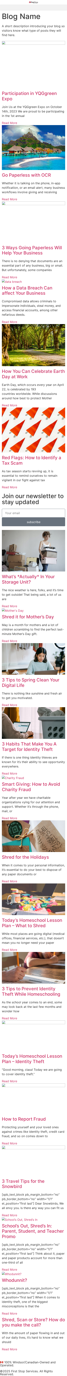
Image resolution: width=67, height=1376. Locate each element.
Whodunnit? (14, 1280)
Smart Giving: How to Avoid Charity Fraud (31, 786)
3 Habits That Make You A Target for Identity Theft (29, 746)
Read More (9, 123)
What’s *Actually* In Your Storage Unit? (28, 579)
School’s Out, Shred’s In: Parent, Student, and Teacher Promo (33, 1231)
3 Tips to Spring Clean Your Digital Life (30, 682)
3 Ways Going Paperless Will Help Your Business (32, 250)
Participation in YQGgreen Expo (29, 96)
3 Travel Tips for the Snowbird (23, 1183)
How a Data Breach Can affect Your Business (27, 290)
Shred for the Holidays (25, 857)
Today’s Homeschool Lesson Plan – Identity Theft (32, 1058)
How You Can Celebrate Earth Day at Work (33, 374)
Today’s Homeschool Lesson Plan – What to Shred (32, 923)
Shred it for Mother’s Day (28, 616)
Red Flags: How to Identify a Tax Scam (31, 460)
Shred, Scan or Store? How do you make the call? (33, 1322)
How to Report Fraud (24, 1119)
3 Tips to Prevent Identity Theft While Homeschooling (31, 991)
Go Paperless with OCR (26, 175)
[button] (33, 7)
